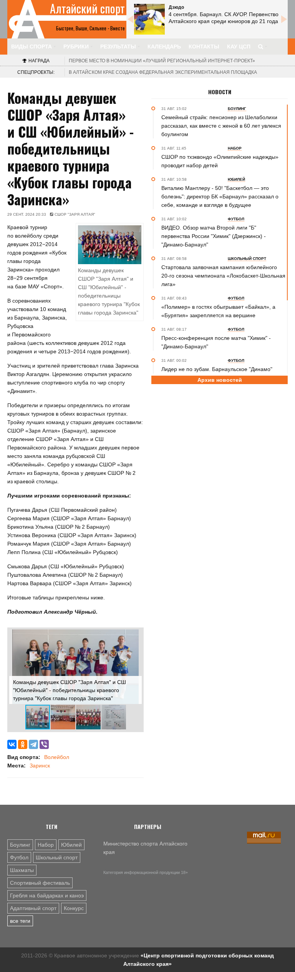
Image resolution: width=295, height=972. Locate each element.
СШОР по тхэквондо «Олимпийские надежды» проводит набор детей (219, 161)
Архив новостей (219, 380)
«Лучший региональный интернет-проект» (162, 60)
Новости (219, 92)
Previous (130, 19)
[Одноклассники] (22, 744)
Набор (46, 845)
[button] (135, 636)
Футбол (19, 857)
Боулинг (20, 845)
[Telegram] (33, 744)
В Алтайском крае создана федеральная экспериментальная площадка (163, 72)
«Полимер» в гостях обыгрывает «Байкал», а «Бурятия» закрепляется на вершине (218, 311)
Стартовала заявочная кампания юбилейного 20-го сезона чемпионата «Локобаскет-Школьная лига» (223, 275)
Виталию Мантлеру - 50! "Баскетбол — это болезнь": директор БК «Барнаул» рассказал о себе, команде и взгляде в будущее (219, 196)
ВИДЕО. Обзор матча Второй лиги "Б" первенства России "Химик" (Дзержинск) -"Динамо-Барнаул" (213, 236)
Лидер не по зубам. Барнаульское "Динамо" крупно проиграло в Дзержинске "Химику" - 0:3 (219, 373)
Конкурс (74, 908)
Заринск (40, 765)
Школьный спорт (57, 857)
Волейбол (56, 757)
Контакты (204, 46)
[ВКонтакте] (12, 744)
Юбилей (71, 845)
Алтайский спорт (87, 8)
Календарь (164, 46)
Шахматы (22, 870)
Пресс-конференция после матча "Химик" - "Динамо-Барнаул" (216, 342)
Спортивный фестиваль (40, 883)
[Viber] (44, 744)
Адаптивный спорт (33, 908)
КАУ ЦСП (238, 46)
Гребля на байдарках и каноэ (47, 895)
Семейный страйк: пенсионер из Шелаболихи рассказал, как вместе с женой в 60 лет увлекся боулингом (221, 125)
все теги (20, 921)
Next (284, 19)
